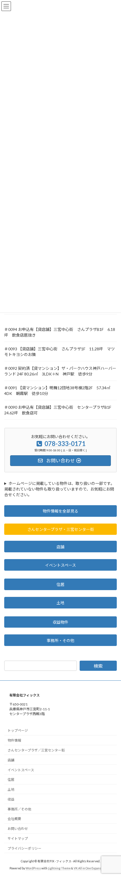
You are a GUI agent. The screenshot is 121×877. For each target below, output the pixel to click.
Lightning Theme (59, 868)
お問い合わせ (18, 829)
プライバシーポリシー (24, 848)
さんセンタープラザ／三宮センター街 (36, 750)
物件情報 (14, 740)
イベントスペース (60, 565)
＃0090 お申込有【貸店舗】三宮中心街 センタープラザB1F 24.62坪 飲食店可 (59, 410)
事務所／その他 (19, 809)
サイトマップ (18, 838)
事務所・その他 (60, 640)
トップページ (18, 730)
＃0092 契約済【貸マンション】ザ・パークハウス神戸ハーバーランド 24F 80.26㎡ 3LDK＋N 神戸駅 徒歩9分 (60, 371)
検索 (98, 666)
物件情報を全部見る (60, 511)
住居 (60, 584)
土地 (60, 602)
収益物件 (60, 622)
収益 (11, 799)
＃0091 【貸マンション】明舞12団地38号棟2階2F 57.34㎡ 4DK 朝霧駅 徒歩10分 (59, 390)
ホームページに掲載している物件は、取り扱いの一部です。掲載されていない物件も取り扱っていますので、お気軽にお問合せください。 (59, 489)
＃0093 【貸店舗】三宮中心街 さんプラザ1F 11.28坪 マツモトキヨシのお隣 (59, 351)
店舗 (60, 546)
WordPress (33, 868)
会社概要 (14, 819)
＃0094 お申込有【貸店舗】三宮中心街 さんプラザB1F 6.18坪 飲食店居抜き (59, 332)
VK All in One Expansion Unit (92, 868)
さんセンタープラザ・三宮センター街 (60, 529)
